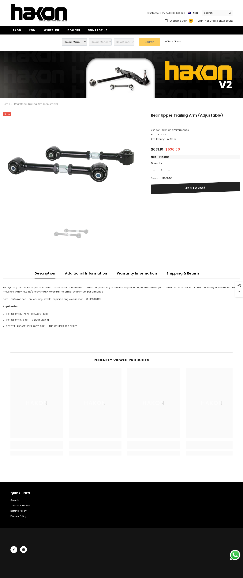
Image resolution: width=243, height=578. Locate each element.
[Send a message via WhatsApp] (235, 555)
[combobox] (214, 13)
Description (45, 273)
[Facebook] (13, 549)
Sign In (202, 20)
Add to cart (195, 188)
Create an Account (221, 20)
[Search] (217, 13)
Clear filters (173, 41)
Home (6, 104)
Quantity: (157, 163)
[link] (121, 74)
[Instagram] (23, 549)
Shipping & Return (182, 273)
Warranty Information (137, 273)
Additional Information (86, 273)
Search (149, 42)
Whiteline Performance (175, 130)
